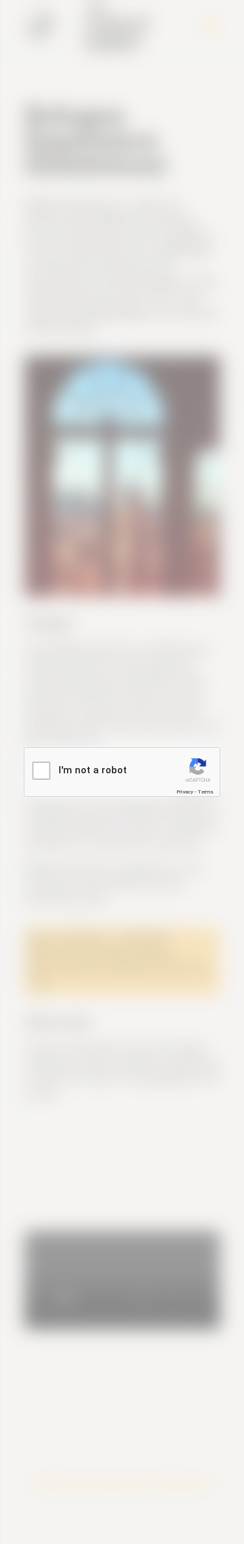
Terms (205, 792)
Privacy (184, 792)
